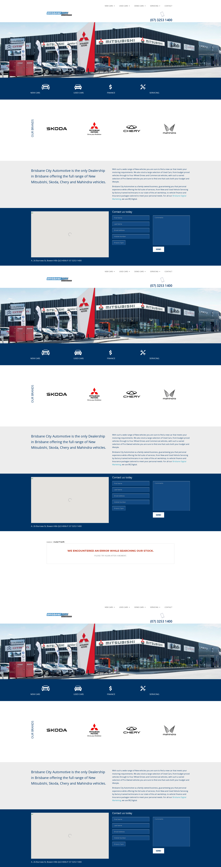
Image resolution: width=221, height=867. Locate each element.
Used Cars (123, 6)
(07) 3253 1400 (161, 20)
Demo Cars (139, 6)
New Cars (109, 6)
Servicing (154, 6)
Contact (168, 6)
